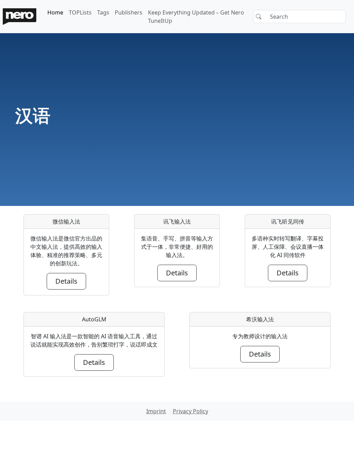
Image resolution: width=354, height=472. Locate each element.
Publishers (128, 12)
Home (55, 12)
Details (66, 281)
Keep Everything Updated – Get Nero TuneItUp (196, 17)
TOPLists (80, 12)
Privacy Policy (190, 411)
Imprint (156, 411)
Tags (103, 12)
